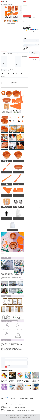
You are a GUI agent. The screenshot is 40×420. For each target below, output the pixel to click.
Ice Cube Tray (9, 407)
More (1, 413)
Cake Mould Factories (19, 410)
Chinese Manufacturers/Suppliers (12, 415)
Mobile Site (33, 415)
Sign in (38, 1)
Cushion (30, 399)
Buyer (25, 3)
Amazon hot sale (31, 398)
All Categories (2, 3)
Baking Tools (23, 410)
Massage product (21, 399)
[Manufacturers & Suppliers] (4, 1)
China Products (7, 415)
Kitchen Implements (9, 4)
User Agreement (23, 417)
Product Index (31, 415)
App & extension (32, 3)
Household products (12, 398)
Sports (11, 399)
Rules (39, 3)
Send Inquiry (34, 57)
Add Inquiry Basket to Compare (11, 23)
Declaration (26, 417)
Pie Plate (24, 407)
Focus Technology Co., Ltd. (16, 417)
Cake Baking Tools (32, 410)
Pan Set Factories (13, 410)
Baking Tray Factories (3, 410)
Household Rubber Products (4, 407)
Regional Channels (27, 415)
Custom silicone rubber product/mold (23, 398)
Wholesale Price (21, 415)
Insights (35, 415)
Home (1, 4)
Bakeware (12, 4)
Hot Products (5, 415)
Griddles (12, 407)
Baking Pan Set (27, 410)
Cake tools (2, 399)
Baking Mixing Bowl (20, 407)
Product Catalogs (9, 397)
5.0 (31, 53)
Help (28, 3)
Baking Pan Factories (9, 410)
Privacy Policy (29, 417)
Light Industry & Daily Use (4, 4)
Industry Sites (24, 415)
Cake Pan (16, 407)
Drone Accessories (2, 398)
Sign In (24, 49)
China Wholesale (17, 415)
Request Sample (33, 17)
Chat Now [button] (34, 59)
